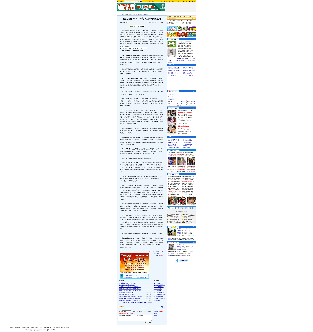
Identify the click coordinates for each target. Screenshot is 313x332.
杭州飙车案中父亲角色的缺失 (186, 53)
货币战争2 (190, 154)
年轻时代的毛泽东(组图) (186, 43)
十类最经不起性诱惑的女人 (187, 228)
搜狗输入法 (17, 327)
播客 (181, 1)
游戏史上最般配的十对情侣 (188, 193)
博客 (187, 1)
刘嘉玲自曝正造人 (181, 171)
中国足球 (192, 60)
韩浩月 (179, 48)
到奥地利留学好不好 (159, 285)
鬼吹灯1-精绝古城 (175, 154)
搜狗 (141, 1)
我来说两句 (152, 22)
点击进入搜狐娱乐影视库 (187, 191)
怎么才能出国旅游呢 (159, 294)
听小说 (169, 154)
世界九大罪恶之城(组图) (187, 186)
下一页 (161, 251)
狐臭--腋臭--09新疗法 (187, 147)
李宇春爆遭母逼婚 (171, 169)
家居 (173, 1)
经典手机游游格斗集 (183, 156)
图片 (187, 16)
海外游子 (179, 235)
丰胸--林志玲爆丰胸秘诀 (173, 139)
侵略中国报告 (189, 23)
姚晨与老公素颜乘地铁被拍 (174, 183)
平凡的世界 (185, 154)
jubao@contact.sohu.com (45, 330)
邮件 (184, 1)
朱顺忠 (179, 51)
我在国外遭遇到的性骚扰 (188, 238)
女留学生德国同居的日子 (177, 238)
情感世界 (179, 249)
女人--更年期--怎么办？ (173, 75)
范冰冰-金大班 (189, 110)
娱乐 (157, 1)
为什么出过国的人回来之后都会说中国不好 (181, 254)
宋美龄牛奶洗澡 (170, 23)
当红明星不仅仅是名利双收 (187, 248)
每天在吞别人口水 (172, 251)
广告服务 (32, 327)
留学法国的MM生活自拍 (187, 233)
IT (164, 1)
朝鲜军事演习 (183, 20)
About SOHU (53, 327)
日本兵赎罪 (189, 20)
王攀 (179, 56)
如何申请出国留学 (159, 287)
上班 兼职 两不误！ (172, 144)
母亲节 (190, 58)
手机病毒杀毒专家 (175, 156)
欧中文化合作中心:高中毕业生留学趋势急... (130, 287)
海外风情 (179, 228)
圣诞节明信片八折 (171, 171)
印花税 (193, 58)
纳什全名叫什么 (158, 289)
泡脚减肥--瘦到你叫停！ (188, 145)
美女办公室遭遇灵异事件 (173, 188)
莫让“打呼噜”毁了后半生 (173, 68)
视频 (178, 1)
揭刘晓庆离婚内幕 (181, 168)
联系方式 (42, 327)
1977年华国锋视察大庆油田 (187, 46)
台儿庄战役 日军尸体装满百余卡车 (185, 117)
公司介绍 (58, 327)
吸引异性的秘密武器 (187, 140)
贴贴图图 (179, 246)
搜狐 (125, 1)
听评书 (169, 152)
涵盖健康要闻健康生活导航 (189, 70)
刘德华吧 (179, 103)
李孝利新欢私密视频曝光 (187, 188)
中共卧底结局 (177, 23)
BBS (190, 1)
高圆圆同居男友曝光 (172, 56)
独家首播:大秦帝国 (182, 110)
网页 (178, 16)
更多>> (194, 39)
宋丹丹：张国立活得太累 (183, 123)
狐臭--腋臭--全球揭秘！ (188, 67)
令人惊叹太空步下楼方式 (189, 196)
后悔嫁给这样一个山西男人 (187, 249)
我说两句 (194, 1)
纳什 (169, 96)
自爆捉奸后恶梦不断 (172, 134)
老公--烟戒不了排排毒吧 (188, 75)
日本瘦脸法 (188, 22)
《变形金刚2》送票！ (174, 194)
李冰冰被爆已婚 (181, 166)
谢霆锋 (185, 60)
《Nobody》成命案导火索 (173, 189)
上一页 (148, 251)
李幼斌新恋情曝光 (191, 168)
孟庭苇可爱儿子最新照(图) (188, 189)
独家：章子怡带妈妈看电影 (188, 176)
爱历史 (179, 43)
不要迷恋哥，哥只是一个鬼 (187, 244)
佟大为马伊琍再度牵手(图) (188, 178)
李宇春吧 (179, 101)
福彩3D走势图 (191, 156)
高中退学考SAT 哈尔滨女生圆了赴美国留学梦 (130, 298)
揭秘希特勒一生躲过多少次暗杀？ (185, 119)
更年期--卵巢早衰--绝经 (188, 68)
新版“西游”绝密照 (172, 204)
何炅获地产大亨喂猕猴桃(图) (174, 176)
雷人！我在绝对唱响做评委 (187, 45)
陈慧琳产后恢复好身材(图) (174, 178)
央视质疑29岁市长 (171, 20)
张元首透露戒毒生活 (188, 194)
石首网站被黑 (170, 22)
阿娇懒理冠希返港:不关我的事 (184, 131)
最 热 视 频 (174, 108)
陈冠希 (182, 60)
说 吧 (176, 91)
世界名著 (181, 154)
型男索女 (179, 251)
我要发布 (163, 307)
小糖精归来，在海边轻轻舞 (187, 251)
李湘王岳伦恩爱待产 (182, 128)
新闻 (175, 16)
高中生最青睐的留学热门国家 (126, 292)
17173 (132, 1)
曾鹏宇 (179, 45)
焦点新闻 (179, 244)
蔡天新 (179, 55)
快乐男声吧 (189, 101)
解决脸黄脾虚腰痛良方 (188, 144)
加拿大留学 (157, 283)
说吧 (190, 16)
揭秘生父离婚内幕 (191, 166)
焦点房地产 (137, 1)
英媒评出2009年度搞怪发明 (187, 246)
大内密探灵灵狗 (181, 115)
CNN (189, 60)
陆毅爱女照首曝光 (191, 169)
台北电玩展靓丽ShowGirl (173, 193)
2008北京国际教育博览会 (127, 14)
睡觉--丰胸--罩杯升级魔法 (173, 73)
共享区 (169, 156)
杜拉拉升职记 (182, 152)
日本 (171, 60)
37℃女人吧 (189, 105)
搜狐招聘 (27, 327)
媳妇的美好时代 (187, 114)
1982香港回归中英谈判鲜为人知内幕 (185, 120)
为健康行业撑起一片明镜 (173, 147)
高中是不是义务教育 (159, 298)
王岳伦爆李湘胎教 (174, 196)
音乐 (184, 16)
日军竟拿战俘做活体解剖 (173, 184)
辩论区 (155, 315)
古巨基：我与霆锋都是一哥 (184, 133)
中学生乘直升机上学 (172, 48)
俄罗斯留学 (157, 300)
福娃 (187, 58)
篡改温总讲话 (176, 22)
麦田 (183, 114)
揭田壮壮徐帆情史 (172, 166)
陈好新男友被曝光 (191, 171)
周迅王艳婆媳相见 (181, 169)
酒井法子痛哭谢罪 (191, 204)
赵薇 (173, 60)
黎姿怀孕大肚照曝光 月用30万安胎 (185, 130)
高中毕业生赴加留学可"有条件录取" (128, 283)
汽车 (167, 1)
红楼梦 (191, 152)
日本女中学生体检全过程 (187, 230)
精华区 (155, 313)
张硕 (172, 96)
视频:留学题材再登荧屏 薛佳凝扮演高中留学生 (130, 296)
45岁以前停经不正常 (187, 142)
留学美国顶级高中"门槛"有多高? (127, 285)
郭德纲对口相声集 (175, 152)
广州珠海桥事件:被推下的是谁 (186, 50)
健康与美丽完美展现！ (173, 145)
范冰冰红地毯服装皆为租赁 (174, 181)
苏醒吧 (169, 103)
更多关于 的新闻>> (137, 302)
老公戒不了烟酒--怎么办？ (174, 70)
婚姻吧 (178, 105)
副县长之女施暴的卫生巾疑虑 (186, 56)
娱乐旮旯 (179, 248)
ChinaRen (129, 1)
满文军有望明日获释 (182, 125)
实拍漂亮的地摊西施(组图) (188, 184)
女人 (176, 1)
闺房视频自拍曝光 (172, 125)
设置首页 (12, 327)
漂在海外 (170, 254)
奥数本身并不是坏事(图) (186, 55)
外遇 (176, 60)
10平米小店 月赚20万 (187, 73)
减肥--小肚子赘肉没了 (187, 139)
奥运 (183, 58)
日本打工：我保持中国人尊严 (188, 235)
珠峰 (185, 58)
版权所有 (53, 329)
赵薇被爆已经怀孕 (171, 168)
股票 (178, 60)
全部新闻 (63, 327)
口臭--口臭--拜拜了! (187, 72)
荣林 (179, 50)
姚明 (171, 62)
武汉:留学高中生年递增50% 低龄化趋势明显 (130, 291)
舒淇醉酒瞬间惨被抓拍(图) (188, 183)
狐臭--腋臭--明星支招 (172, 72)
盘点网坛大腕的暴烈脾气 (173, 186)
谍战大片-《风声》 (172, 117)
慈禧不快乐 (183, 23)
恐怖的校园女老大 (172, 235)
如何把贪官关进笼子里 (186, 51)
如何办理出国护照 (159, 296)
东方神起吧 (189, 103)
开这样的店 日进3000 (172, 142)
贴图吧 (169, 105)
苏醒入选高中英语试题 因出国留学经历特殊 (130, 289)
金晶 (180, 60)
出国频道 (118, 14)
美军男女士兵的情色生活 (187, 232)
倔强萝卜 (180, 114)
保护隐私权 (46, 327)
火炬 (169, 60)
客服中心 (37, 327)
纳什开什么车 (157, 291)
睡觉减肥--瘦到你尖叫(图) (173, 67)
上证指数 (170, 101)
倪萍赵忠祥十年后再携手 (187, 180)
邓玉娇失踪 (177, 20)
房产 (170, 1)
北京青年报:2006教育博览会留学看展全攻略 (130, 300)
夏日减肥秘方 (183, 22)
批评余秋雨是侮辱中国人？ (187, 48)
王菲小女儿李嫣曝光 (181, 204)
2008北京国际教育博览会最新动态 (140, 14)
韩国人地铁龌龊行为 (189, 239)
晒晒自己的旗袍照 (176, 255)
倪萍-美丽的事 (189, 115)
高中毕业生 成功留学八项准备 (126, 294)
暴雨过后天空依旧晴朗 (185, 255)
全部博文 (68, 327)
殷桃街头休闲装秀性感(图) (174, 180)
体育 (153, 1)
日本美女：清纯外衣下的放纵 (178, 239)
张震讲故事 (187, 152)
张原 (179, 53)
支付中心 (23, 327)
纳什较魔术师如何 (159, 292)
